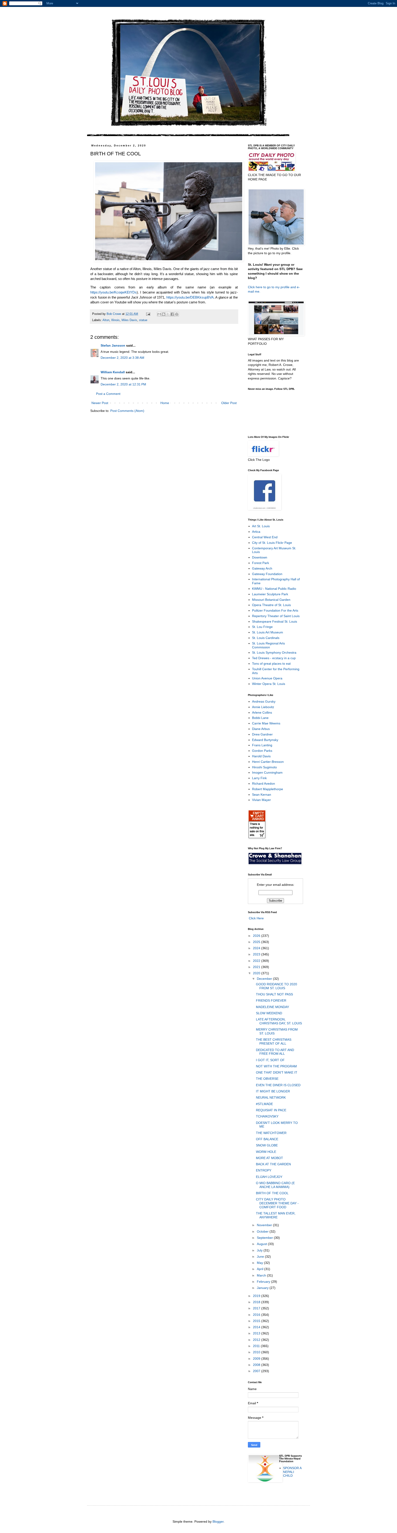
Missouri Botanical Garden (271, 599)
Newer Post (99, 403)
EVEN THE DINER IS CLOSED (278, 1085)
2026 (257, 935)
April (260, 1269)
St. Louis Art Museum (267, 632)
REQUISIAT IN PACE (271, 1110)
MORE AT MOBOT (269, 1158)
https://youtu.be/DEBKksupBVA (190, 297)
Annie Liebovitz (263, 707)
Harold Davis (261, 756)
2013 (257, 1333)
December (265, 978)
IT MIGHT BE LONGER (273, 1091)
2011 (257, 1346)
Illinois (115, 320)
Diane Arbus (261, 729)
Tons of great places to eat (271, 663)
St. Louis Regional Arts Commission (268, 645)
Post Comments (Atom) (127, 411)
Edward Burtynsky (265, 740)
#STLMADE (264, 1104)
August (262, 1244)
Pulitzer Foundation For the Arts (275, 610)
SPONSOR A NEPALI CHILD (292, 1472)
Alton (105, 320)
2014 (257, 1327)
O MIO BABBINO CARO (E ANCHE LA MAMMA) (275, 1185)
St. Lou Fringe (262, 627)
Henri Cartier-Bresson (268, 762)
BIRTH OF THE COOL (272, 1193)
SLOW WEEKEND (269, 1013)
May (260, 1263)
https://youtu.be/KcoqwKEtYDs (113, 292)
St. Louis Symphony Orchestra (274, 652)
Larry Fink (259, 778)
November (265, 1225)
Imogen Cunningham (267, 772)
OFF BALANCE (267, 1139)
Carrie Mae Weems (266, 723)
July (260, 1250)
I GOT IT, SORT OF (270, 1060)
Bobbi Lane (260, 718)
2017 (257, 1308)
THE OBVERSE (267, 1078)
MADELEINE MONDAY (272, 1007)
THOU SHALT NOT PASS (274, 994)
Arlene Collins (262, 712)
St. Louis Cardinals (265, 638)
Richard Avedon (263, 783)
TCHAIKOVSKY (267, 1116)
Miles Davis (129, 320)
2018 (257, 1302)
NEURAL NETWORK (271, 1097)
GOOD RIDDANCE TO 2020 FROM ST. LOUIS (276, 986)
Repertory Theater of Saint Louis (276, 616)
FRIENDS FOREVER (271, 1000)
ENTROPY (263, 1170)
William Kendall (113, 372)
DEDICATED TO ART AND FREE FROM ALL (275, 1052)
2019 (257, 1296)
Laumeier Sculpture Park (270, 594)
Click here (255, 287)
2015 (257, 1321)
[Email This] (159, 314)
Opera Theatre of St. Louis (271, 605)
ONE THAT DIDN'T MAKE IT (276, 1072)
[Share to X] (168, 314)
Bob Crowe (114, 314)
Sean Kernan (261, 794)
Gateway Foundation (267, 574)
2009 (257, 1358)
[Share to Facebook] (172, 314)
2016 (257, 1314)
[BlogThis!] (163, 314)
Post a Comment (108, 394)
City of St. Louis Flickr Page (272, 542)
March (262, 1275)
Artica (256, 531)
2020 (257, 973)
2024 (257, 948)
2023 (257, 954)
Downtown (259, 557)
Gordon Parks (262, 750)
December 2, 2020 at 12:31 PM (123, 384)
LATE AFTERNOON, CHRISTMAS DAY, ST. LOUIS (279, 1021)
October (263, 1231)
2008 (257, 1365)
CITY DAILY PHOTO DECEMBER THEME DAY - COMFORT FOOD (277, 1203)
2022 (257, 961)
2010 (257, 1352)
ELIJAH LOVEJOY (269, 1177)
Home (164, 403)
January (263, 1288)
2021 (257, 967)
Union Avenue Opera (267, 678)
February (264, 1281)
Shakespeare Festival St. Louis (274, 621)
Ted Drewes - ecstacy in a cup (274, 658)
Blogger (218, 1521)
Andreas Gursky (263, 701)
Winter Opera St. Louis (268, 684)
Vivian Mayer (261, 800)
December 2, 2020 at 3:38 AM (122, 357)
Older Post (229, 403)
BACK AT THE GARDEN (273, 1164)
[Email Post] (148, 314)
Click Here (256, 918)
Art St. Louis (261, 526)
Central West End (265, 537)
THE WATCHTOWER (271, 1133)
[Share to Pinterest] (176, 314)
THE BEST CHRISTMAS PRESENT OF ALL (273, 1041)
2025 (257, 942)
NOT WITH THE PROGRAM (276, 1066)
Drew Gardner (262, 734)
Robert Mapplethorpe (267, 789)
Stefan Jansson (113, 345)
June (261, 1256)
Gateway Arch (262, 568)
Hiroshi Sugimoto (264, 767)
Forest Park (260, 563)
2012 (257, 1340)
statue (143, 320)
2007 (257, 1371)
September (265, 1238)
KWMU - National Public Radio (274, 588)
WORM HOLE (266, 1152)
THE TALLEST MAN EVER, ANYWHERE (275, 1215)
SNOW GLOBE (267, 1145)
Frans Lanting (262, 745)
